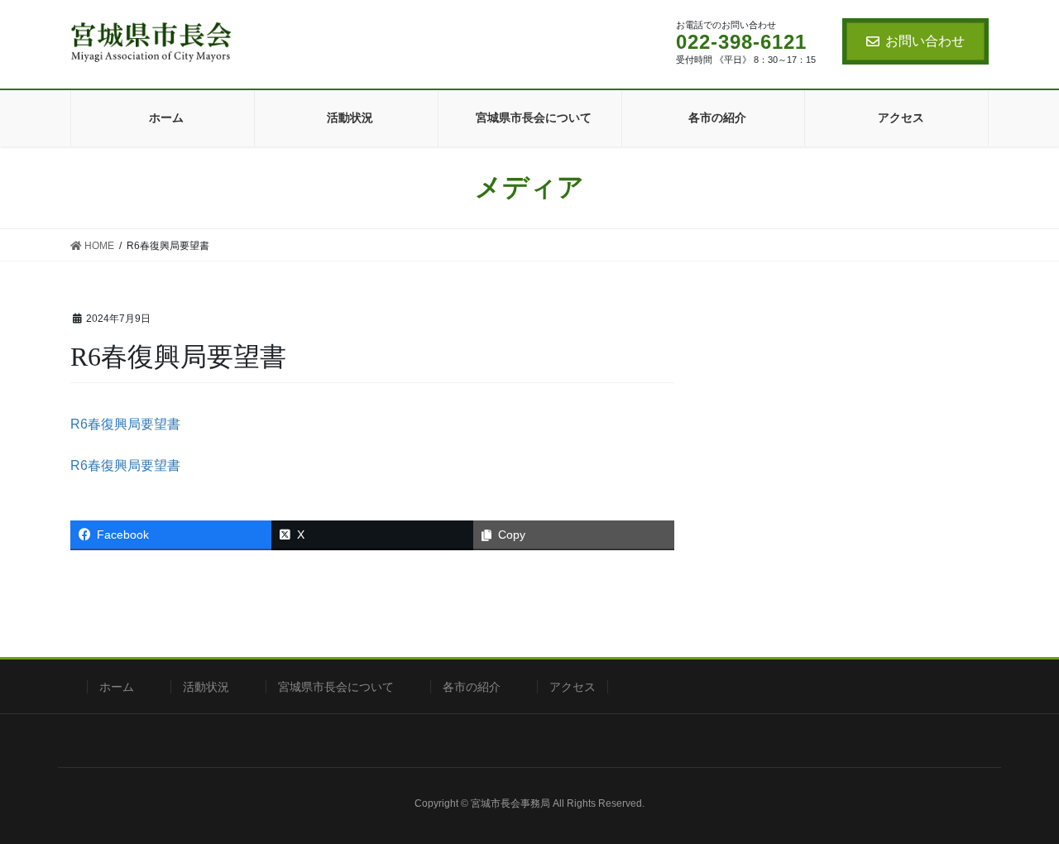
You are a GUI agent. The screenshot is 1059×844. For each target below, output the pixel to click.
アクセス (572, 686)
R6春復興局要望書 (125, 424)
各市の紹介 (472, 686)
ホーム (116, 686)
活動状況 (206, 686)
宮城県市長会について (336, 686)
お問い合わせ (925, 41)
